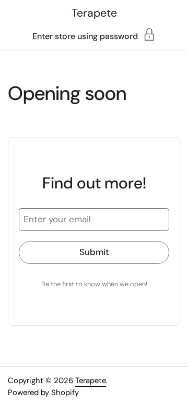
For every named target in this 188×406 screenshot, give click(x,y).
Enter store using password (85, 36)
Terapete (94, 13)
